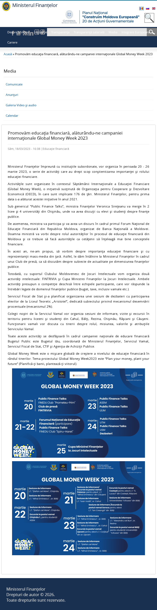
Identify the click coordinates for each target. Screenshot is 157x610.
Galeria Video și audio (21, 105)
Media (113, 32)
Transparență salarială (89, 32)
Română (141, 8)
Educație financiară (56, 149)
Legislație (40, 32)
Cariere (12, 42)
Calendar (12, 115)
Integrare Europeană (135, 32)
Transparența (60, 32)
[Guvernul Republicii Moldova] (6, 10)
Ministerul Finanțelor (34, 5)
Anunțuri (12, 95)
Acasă (8, 54)
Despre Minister (18, 32)
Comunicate (14, 84)
